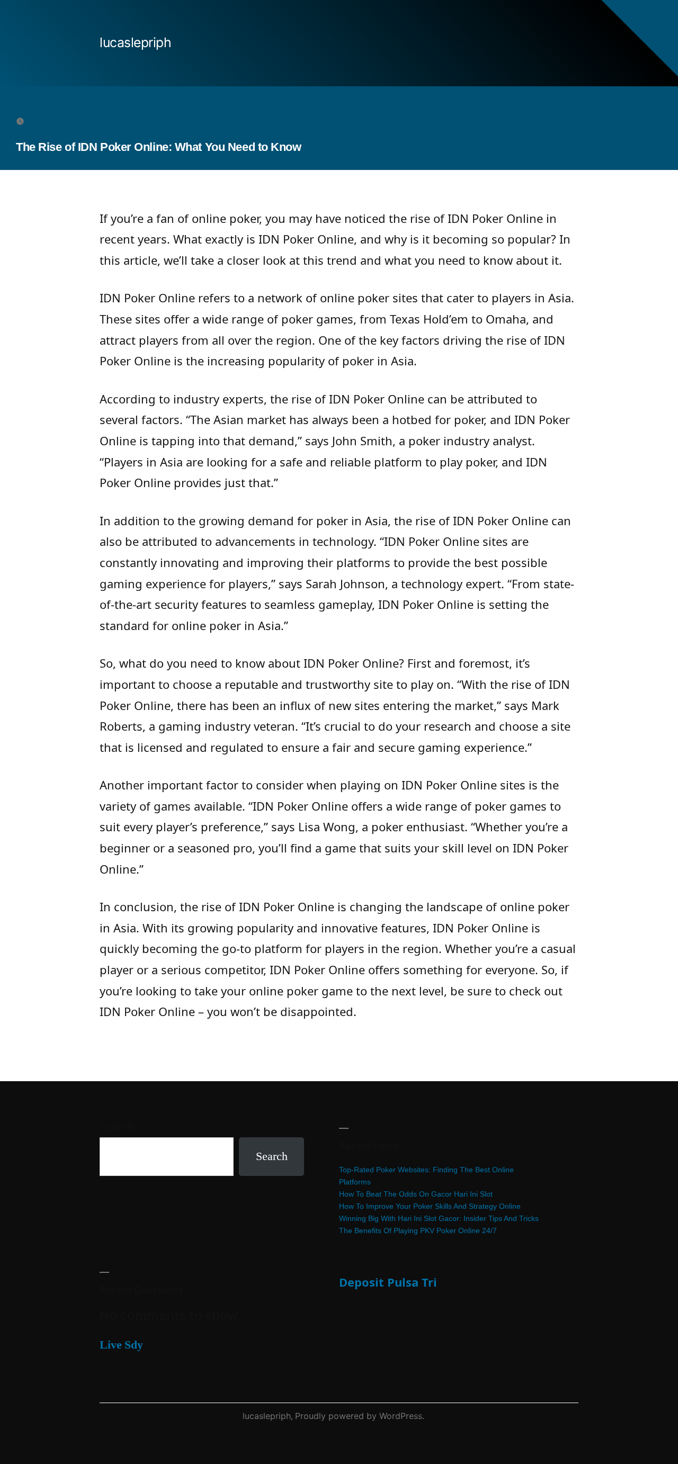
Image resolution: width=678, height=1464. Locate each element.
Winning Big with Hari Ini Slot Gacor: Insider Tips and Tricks (439, 1218)
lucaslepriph (135, 42)
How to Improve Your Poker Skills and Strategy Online (430, 1206)
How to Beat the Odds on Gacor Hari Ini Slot (416, 1194)
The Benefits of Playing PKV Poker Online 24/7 (418, 1230)
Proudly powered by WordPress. (359, 1416)
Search (117, 1126)
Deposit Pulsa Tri (388, 1282)
